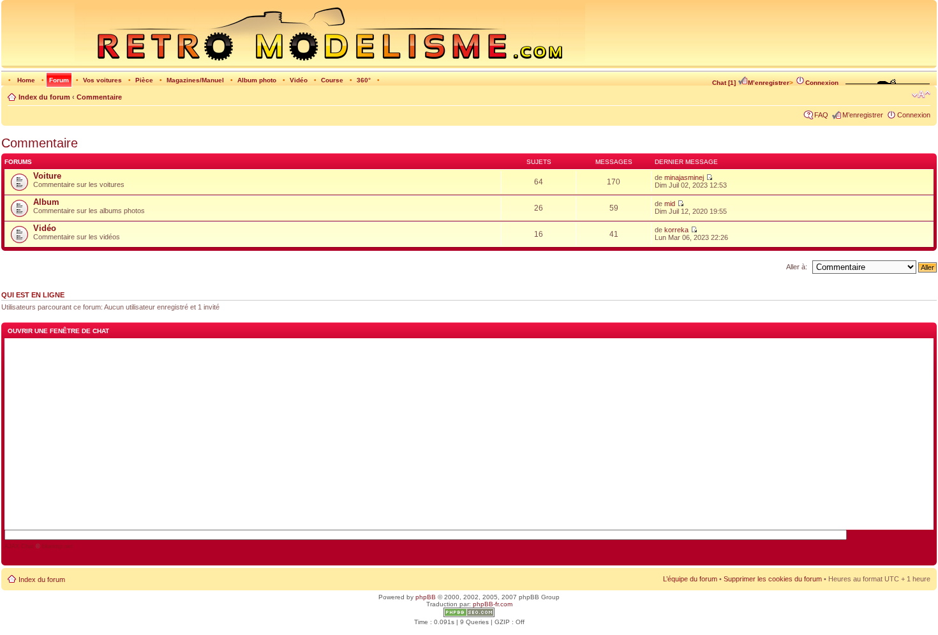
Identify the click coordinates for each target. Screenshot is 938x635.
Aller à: (796, 267)
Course (332, 80)
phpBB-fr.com (492, 604)
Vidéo (299, 80)
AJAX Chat (19, 546)
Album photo (256, 80)
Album (46, 202)
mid (669, 203)
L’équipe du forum (690, 579)
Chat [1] (724, 82)
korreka (676, 230)
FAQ (821, 115)
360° (364, 80)
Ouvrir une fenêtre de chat (58, 330)
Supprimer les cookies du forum (773, 579)
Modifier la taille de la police (921, 94)
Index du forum (44, 97)
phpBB (425, 597)
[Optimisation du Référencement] (469, 614)
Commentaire (99, 97)
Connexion (821, 82)
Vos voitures (102, 80)
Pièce (144, 80)
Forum (59, 80)
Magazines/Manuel (195, 80)
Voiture (47, 176)
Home (26, 80)
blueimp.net (57, 546)
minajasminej (684, 177)
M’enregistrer (768, 82)
